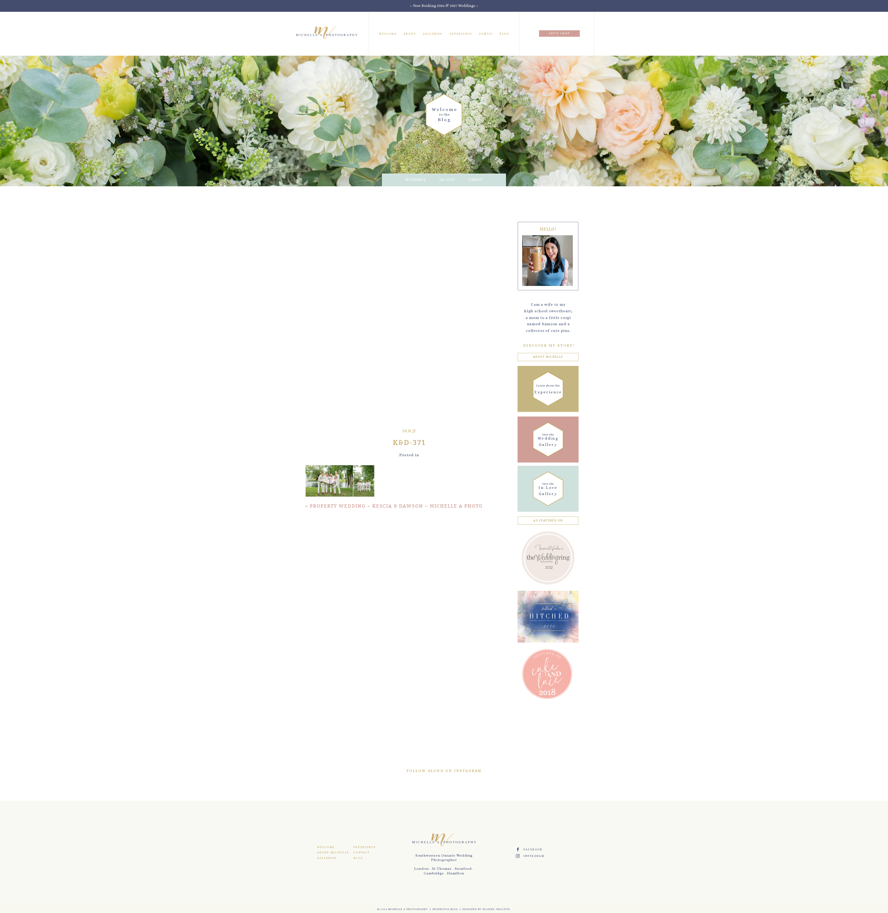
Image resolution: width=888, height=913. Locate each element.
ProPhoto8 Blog (445, 909)
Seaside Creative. (496, 909)
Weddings (415, 180)
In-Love (447, 180)
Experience (461, 33)
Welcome (388, 33)
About (410, 33)
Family (486, 33)
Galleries (433, 33)
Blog (504, 33)
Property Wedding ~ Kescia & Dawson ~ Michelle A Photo (396, 506)
